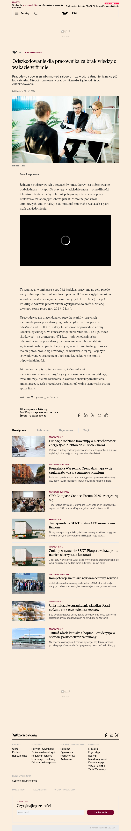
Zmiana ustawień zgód (44, 752)
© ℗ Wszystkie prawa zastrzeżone (39, 412)
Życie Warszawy (97, 769)
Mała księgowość (97, 759)
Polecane (43, 430)
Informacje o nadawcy (43, 759)
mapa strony (19, 790)
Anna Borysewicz (29, 174)
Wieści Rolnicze (96, 766)
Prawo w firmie (33, 52)
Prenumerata (68, 755)
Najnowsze (66, 430)
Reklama (65, 749)
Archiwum (66, 759)
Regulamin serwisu (42, 755)
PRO (74, 13)
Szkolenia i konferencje (24, 780)
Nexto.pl (92, 755)
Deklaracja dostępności (44, 762)
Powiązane (19, 430)
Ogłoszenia (67, 752)
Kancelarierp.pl (96, 762)
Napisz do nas (19, 755)
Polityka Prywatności (43, 749)
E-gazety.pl (94, 752)
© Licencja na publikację (33, 409)
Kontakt (16, 752)
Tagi (86, 430)
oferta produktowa (64, 790)
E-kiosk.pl (93, 749)
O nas (15, 749)
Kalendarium (40, 790)
